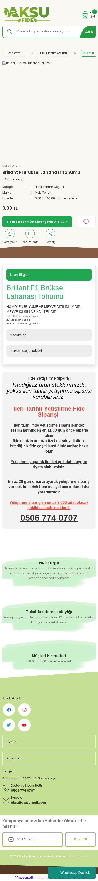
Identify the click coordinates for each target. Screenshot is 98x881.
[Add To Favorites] (86, 221)
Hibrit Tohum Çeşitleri (50, 187)
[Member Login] (85, 14)
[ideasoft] (24, 878)
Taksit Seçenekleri (26, 350)
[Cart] (93, 15)
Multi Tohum (44, 193)
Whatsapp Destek (75, 872)
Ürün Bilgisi (19, 274)
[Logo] (26, 15)
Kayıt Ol (80, 839)
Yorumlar (18, 334)
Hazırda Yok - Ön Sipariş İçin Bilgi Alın (37, 222)
